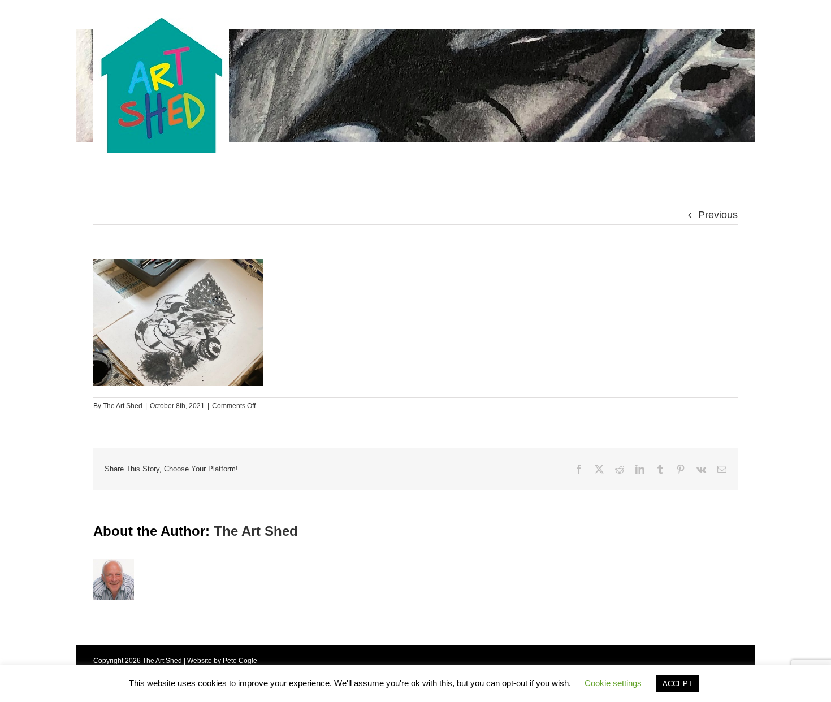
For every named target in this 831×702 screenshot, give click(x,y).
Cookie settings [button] (613, 683)
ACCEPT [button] (677, 683)
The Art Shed (122, 406)
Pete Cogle (240, 661)
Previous (718, 214)
